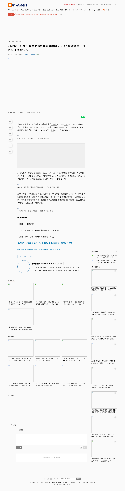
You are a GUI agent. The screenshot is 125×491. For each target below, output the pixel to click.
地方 (40, 10)
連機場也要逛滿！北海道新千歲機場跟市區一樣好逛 (47, 359)
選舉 (18, 10)
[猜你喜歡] (116, 267)
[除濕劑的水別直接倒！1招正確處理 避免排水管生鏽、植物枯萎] (104, 277)
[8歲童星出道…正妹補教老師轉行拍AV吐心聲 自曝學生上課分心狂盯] (104, 351)
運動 (27, 10)
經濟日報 (74, 4)
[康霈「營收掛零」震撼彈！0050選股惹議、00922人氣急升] (21, 291)
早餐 (25, 256)
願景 (102, 4)
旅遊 (103, 10)
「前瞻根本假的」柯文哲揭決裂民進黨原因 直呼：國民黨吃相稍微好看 (103, 435)
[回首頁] (19, 5)
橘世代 (71, 10)
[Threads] (10, 133)
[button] (113, 4)
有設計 (90, 4)
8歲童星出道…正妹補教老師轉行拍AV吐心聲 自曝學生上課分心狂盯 (104, 362)
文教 (76, 10)
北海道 (31, 256)
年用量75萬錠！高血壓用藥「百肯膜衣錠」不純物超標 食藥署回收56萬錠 (103, 338)
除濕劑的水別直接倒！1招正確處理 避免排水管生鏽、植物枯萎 (104, 289)
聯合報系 (73, 483)
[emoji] (81, 447)
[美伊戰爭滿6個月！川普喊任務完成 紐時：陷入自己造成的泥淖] (104, 448)
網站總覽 (92, 483)
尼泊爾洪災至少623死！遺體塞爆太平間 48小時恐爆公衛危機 (104, 386)
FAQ (38, 483)
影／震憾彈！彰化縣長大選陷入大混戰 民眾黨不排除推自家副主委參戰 (103, 313)
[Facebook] (10, 121)
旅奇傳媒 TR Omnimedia (30, 54)
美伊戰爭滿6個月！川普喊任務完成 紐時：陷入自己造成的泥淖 (104, 460)
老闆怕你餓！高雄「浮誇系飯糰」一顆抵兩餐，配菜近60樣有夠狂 (20, 328)
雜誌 (107, 10)
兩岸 (85, 10)
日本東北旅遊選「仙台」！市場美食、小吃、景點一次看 (73, 359)
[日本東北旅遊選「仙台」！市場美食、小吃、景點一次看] (74, 348)
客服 (42, 483)
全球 (31, 10)
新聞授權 (47, 483)
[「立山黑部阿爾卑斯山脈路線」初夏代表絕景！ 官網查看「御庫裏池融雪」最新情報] (21, 373)
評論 (80, 10)
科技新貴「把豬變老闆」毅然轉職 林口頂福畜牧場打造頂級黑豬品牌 (103, 411)
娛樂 (22, 10)
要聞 (14, 10)
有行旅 (96, 4)
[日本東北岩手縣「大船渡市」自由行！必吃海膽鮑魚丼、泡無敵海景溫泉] (21, 348)
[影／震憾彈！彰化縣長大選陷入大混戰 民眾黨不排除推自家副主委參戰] (104, 302)
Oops (94, 10)
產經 (44, 10)
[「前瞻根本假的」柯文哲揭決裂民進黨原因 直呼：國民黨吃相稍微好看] (104, 424)
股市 (48, 10)
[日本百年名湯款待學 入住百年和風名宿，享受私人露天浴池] (74, 373)
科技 (89, 10)
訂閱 (78, 479)
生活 (57, 10)
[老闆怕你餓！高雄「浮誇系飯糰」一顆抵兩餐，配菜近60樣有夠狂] (21, 316)
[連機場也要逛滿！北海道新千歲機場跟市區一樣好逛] (47, 348)
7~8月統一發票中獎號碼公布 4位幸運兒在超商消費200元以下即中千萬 (48, 303)
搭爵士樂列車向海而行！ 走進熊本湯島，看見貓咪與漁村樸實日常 (107, 262)
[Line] (10, 127)
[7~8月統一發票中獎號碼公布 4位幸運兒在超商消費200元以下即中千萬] (47, 291)
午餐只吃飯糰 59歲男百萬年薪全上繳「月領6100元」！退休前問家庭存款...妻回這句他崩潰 (74, 303)
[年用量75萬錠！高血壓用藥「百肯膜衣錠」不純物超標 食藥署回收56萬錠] (104, 326)
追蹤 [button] (61, 263)
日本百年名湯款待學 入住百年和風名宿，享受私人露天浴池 (74, 384)
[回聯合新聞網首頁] (10, 5)
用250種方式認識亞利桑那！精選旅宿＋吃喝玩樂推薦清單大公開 (58, 270)
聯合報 (68, 4)
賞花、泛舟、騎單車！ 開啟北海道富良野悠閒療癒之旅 (47, 384)
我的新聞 (108, 4)
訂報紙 (79, 483)
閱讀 (98, 10)
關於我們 (85, 483)
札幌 (19, 256)
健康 (66, 10)
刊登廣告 (32, 483)
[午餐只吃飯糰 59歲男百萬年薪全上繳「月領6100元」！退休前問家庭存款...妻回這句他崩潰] (74, 291)
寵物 (61, 10)
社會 (35, 10)
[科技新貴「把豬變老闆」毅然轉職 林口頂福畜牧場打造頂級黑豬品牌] (104, 400)
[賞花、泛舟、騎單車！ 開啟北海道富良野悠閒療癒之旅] (47, 373)
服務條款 (54, 483)
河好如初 (82, 4)
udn (9, 41)
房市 (53, 10)
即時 (9, 10)
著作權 (59, 483)
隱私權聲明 (65, 483)
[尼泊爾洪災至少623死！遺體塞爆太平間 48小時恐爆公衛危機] (104, 375)
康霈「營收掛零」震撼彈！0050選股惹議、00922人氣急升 (20, 303)
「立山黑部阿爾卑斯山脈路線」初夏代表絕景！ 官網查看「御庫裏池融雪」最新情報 (20, 384)
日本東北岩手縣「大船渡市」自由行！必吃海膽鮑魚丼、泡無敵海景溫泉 (57, 267)
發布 (85, 447)
